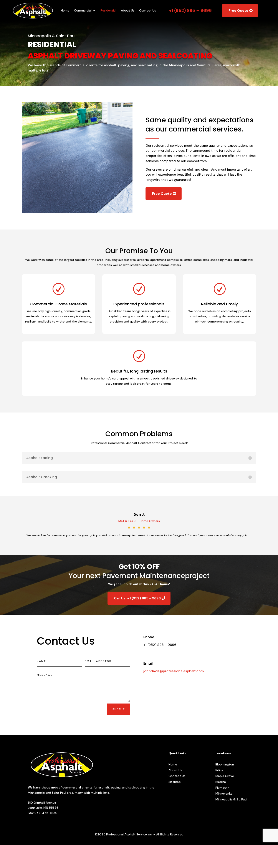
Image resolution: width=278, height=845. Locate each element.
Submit (119, 709)
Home (65, 10)
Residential (108, 10)
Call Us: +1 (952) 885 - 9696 (137, 598)
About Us (127, 10)
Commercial (82, 10)
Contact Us (147, 10)
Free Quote (238, 10)
